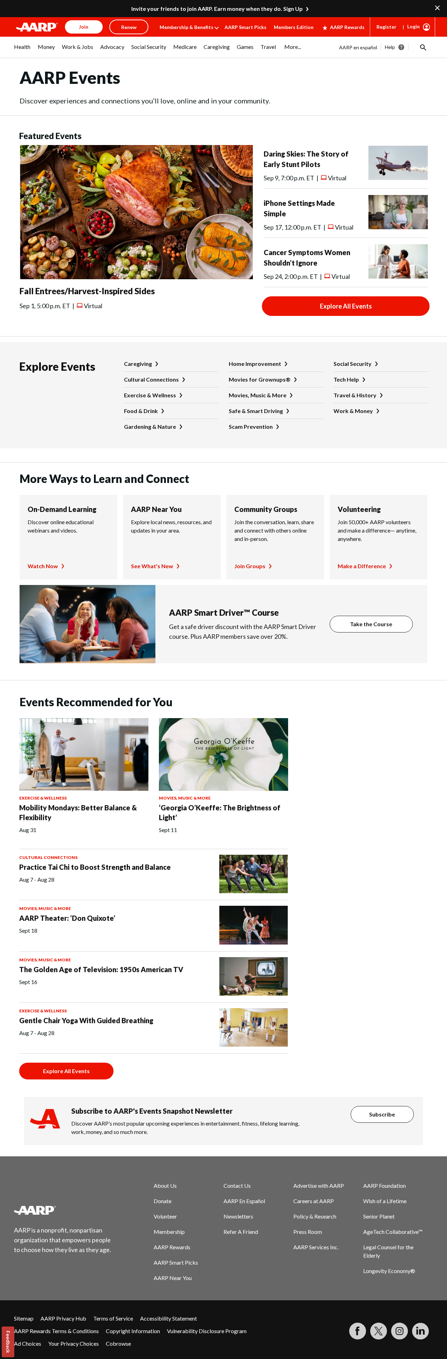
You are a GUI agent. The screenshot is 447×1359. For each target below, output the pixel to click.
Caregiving (138, 363)
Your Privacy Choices (73, 1343)
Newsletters (238, 1216)
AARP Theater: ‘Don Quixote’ (67, 918)
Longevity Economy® (389, 1270)
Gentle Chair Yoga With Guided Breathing (86, 1020)
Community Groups (265, 509)
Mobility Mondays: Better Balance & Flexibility (78, 812)
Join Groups (249, 566)
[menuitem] (22, 50)
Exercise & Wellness (150, 395)
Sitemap (24, 1318)
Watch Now (43, 566)
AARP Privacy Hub (63, 1318)
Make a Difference (362, 566)
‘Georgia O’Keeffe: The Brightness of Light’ (219, 812)
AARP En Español (244, 1201)
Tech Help (346, 379)
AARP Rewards (347, 27)
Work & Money (353, 410)
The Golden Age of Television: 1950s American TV (101, 969)
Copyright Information (133, 1331)
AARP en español (358, 47)
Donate (162, 1201)
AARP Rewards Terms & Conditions (56, 1331)
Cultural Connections (151, 379)
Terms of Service (113, 1318)
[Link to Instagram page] (399, 1331)
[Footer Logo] (63, 1210)
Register (386, 27)
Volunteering (359, 509)
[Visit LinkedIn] (420, 1331)
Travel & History (355, 395)
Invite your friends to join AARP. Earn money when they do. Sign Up (217, 8)
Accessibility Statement (168, 1318)
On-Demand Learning (62, 509)
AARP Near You (156, 509)
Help (390, 47)
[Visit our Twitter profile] (378, 1331)
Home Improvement (255, 363)
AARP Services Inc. (315, 1247)
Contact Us (237, 1185)
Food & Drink (141, 410)
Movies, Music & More (257, 395)
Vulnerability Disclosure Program (207, 1331)
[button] (422, 47)
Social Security (353, 363)
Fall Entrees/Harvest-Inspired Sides (87, 291)
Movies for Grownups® (260, 379)
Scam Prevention (251, 426)
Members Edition (294, 27)
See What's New (152, 566)
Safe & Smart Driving (256, 410)
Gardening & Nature (150, 426)
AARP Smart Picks (245, 27)
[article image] (136, 277)
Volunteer (165, 1216)
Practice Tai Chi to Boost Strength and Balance (95, 867)
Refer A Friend (241, 1231)
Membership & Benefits (186, 27)
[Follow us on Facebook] (357, 1331)
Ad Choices (27, 1343)
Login (413, 26)
